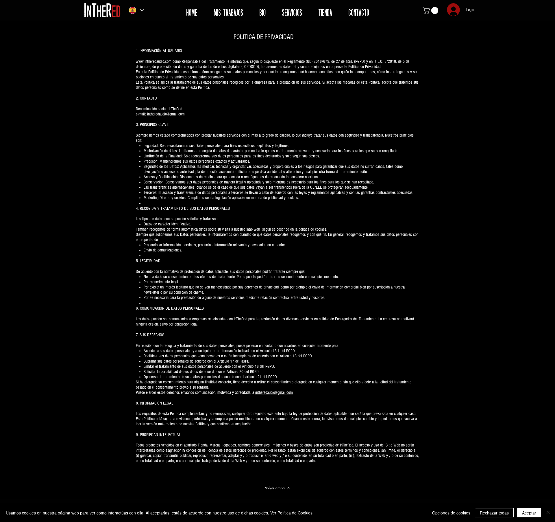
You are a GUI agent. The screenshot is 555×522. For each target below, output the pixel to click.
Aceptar (529, 513)
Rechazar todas (494, 513)
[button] (431, 10)
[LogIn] (453, 9)
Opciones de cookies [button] (451, 513)
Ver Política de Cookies (291, 513)
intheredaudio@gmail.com (274, 392)
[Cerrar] (548, 512)
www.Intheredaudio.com (153, 61)
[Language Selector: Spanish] (136, 10)
